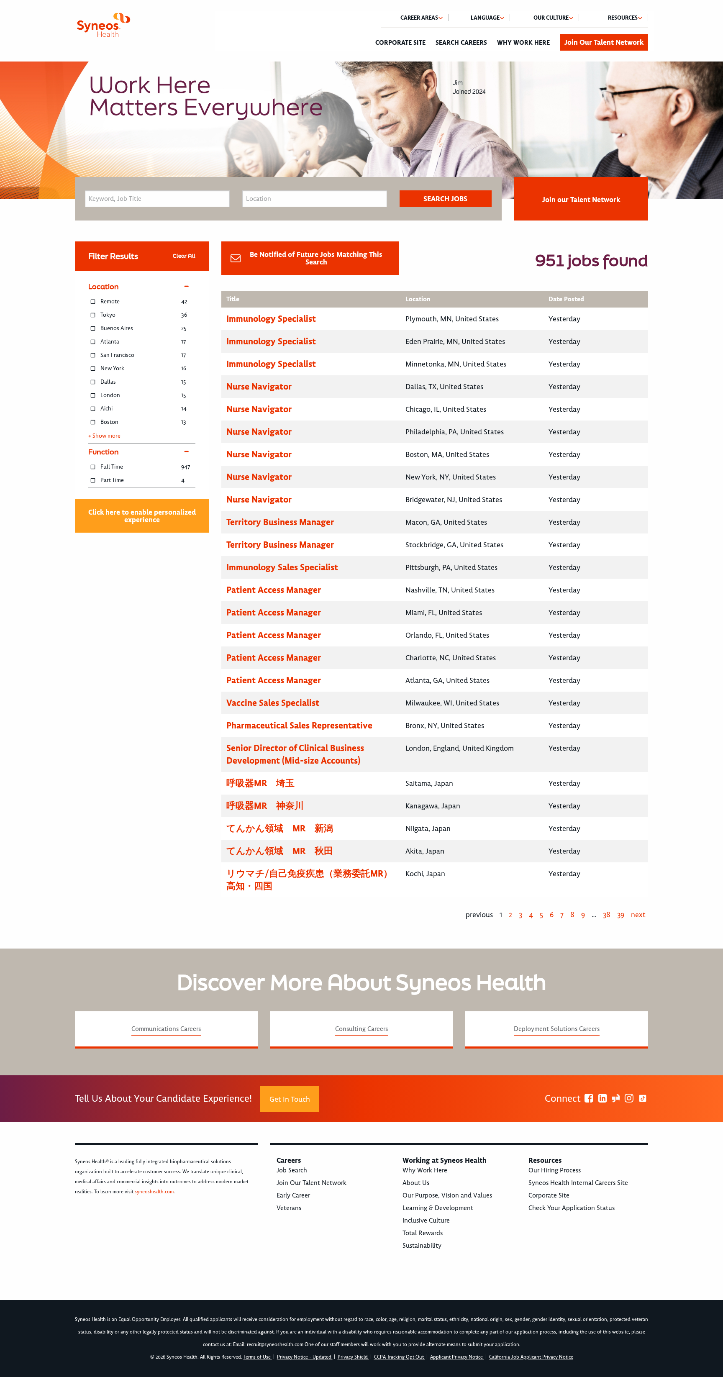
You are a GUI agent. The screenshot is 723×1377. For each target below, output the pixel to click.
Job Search (292, 1170)
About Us (416, 1183)
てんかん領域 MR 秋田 (279, 850)
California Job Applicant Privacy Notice (531, 1357)
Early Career (293, 1195)
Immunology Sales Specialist (282, 567)
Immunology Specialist (271, 318)
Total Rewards (423, 1233)
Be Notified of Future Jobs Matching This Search (316, 258)
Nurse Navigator (259, 386)
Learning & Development (438, 1208)
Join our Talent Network (581, 199)
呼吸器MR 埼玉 (260, 783)
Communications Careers (166, 1029)
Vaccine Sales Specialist (272, 702)
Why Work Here (523, 42)
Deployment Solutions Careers (557, 1029)
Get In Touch (289, 1099)
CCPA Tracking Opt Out (399, 1357)
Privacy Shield (353, 1357)
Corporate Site (400, 42)
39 (620, 914)
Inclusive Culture (426, 1220)
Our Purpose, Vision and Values (447, 1195)
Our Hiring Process (554, 1170)
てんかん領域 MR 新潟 (279, 828)
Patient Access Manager (273, 589)
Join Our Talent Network (604, 42)
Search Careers (461, 42)
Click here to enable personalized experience (142, 516)
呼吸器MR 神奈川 (265, 805)
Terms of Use (258, 1357)
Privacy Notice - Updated (305, 1357)
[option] (361, 130)
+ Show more (104, 436)
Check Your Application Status (571, 1208)
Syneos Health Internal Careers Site (578, 1183)
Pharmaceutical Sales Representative (299, 725)
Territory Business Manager (280, 522)
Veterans (289, 1208)
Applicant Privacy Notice (457, 1357)
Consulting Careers (361, 1029)
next (638, 914)
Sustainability (422, 1245)
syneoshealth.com (154, 1192)
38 (606, 914)
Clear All (184, 255)
